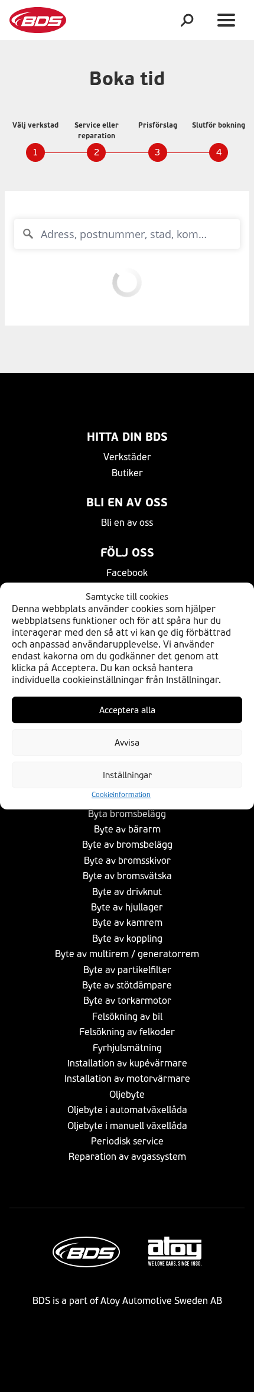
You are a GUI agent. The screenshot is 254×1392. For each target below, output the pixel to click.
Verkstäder (127, 457)
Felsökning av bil (127, 1016)
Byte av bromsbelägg (127, 844)
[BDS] (37, 19)
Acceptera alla (127, 710)
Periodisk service (127, 1141)
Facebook (127, 572)
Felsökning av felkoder (127, 1032)
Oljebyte (127, 1094)
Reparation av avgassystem (127, 1156)
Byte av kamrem (127, 922)
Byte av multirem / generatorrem (127, 954)
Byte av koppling (127, 938)
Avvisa (127, 742)
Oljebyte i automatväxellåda (127, 1109)
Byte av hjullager (127, 907)
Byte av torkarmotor (127, 1000)
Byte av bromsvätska (127, 876)
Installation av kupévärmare (127, 1063)
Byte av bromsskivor (127, 860)
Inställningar (127, 775)
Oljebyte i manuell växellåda (127, 1125)
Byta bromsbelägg (127, 813)
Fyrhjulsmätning (127, 1047)
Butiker (127, 473)
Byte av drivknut (127, 891)
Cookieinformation (121, 795)
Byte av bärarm (127, 829)
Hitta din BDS (127, 437)
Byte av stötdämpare (127, 985)
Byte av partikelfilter (127, 969)
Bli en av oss (127, 502)
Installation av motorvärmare (127, 1078)
